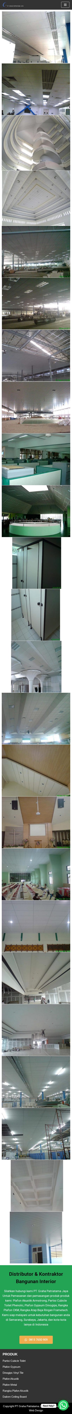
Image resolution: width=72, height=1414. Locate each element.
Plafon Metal (10, 1384)
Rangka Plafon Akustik (15, 1390)
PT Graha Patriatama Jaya (30, 1406)
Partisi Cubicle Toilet (14, 1360)
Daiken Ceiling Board (15, 1396)
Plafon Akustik (11, 1378)
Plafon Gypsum (11, 1366)
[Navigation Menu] (65, 5)
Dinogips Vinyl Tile (13, 1372)
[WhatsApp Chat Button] (63, 1405)
